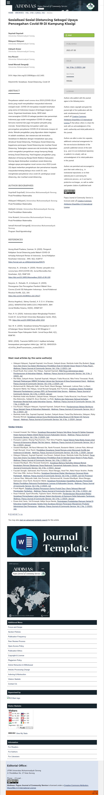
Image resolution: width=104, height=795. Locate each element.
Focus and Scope (15, 627)
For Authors (13, 752)
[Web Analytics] (12, 733)
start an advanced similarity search (34, 520)
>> (22, 514)
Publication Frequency (17, 637)
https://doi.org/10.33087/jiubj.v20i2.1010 (28, 320)
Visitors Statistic (14, 679)
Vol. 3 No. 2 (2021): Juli (35, 13)
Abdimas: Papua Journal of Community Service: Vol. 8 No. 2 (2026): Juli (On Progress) (58, 476)
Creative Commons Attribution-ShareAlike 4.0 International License (78, 120)
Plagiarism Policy (15, 660)
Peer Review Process (16, 641)
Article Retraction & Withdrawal (20, 665)
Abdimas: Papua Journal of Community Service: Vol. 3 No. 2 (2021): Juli (42, 368)
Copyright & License (16, 655)
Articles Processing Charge (19, 670)
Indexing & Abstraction (17, 674)
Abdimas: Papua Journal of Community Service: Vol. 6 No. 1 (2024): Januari (51, 419)
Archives (19, 13)
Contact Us (12, 684)
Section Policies (14, 632)
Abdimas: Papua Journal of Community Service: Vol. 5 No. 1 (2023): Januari (43, 499)
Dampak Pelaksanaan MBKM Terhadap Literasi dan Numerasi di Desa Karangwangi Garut (49, 381)
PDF (69, 35)
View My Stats (22, 733)
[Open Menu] (8, 2)
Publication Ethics (15, 651)
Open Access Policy (16, 646)
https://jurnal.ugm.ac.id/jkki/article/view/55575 (26, 262)
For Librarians (13, 756)
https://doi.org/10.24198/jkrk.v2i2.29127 (24, 296)
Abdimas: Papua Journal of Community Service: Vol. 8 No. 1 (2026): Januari (62, 453)
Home (10, 13)
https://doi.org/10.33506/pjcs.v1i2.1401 (28, 75)
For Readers (13, 747)
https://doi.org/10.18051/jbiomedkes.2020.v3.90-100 (29, 277)
